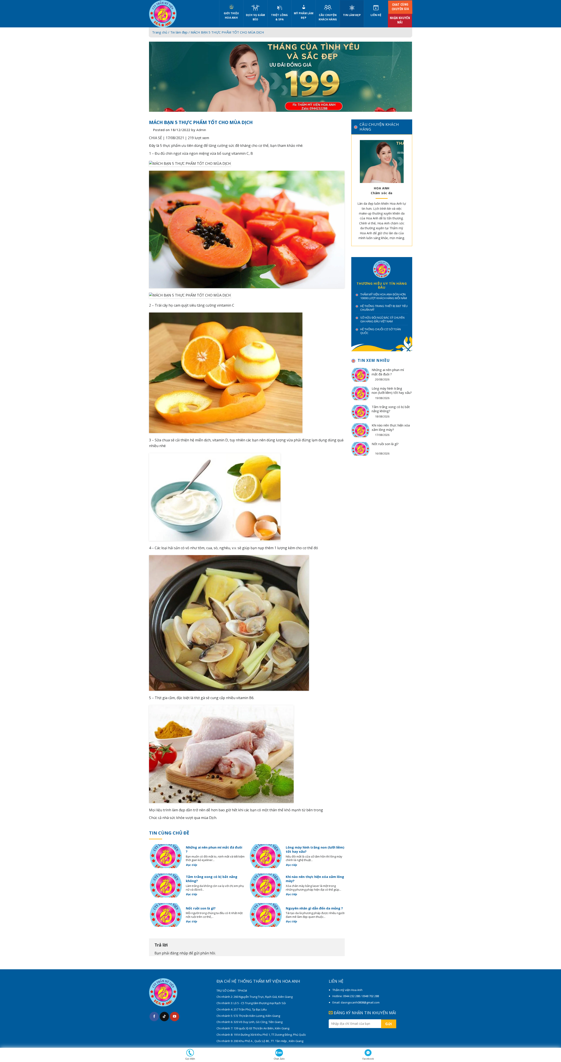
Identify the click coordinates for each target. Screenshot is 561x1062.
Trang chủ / (161, 32)
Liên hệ (376, 15)
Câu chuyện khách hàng (328, 17)
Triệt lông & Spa (279, 17)
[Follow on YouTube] (174, 1016)
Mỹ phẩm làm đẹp (303, 15)
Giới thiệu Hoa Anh (231, 15)
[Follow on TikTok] (164, 1016)
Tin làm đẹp (352, 15)
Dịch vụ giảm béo (255, 17)
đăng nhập (179, 953)
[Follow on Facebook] (154, 1016)
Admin (201, 130)
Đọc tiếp (192, 865)
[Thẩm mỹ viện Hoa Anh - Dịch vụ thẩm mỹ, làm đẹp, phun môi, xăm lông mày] (181, 13)
